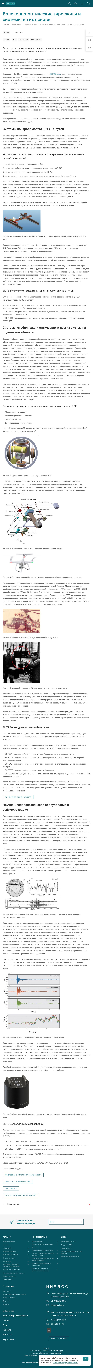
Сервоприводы (7, 1279)
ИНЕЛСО (10, 3)
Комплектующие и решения (70, 1256)
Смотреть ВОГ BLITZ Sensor (17, 1182)
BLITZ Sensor (36, 39)
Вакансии (6, 1304)
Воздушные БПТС (66, 1245)
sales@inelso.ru (57, 1305)
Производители (39, 1237)
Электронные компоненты (11, 1270)
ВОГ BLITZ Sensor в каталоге (18, 797)
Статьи (6, 39)
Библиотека (8, 1311)
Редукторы (6, 1245)
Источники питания (9, 1258)
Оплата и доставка (9, 1297)
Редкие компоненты (9, 1276)
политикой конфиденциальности (65, 1363)
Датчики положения (9, 1251)
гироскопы (24, 39)
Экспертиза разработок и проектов (14, 1273)
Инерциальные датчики (10, 1255)
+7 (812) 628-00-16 (58, 1301)
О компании (8, 1286)
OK (85, 1359)
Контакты (7, 1334)
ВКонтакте (49, 1330)
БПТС (63, 1237)
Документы (6, 1301)
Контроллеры (7, 1248)
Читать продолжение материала (20, 1195)
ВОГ (14, 39)
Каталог (7, 1237)
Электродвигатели (9, 1242)
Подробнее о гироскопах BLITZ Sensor (23, 1175)
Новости (7, 1330)
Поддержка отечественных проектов (14, 1294)
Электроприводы (37, 1242)
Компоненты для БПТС (68, 1242)
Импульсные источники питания (42, 1250)
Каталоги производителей (15, 1315)
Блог (5, 1325)
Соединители (7, 1261)
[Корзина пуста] (88, 3)
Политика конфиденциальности (34, 1362)
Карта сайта (8, 1339)
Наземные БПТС (66, 1248)
